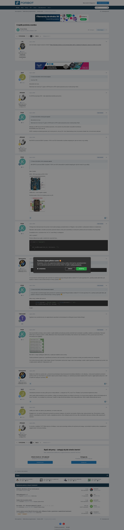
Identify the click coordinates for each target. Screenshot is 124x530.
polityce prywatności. (76, 265)
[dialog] (62, 265)
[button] (41, 269)
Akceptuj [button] (81, 268)
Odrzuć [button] (70, 268)
